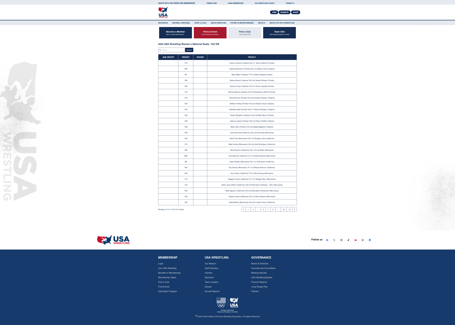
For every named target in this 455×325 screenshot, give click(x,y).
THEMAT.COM (211, 3)
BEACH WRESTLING (218, 23)
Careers (208, 272)
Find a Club (163, 281)
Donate (285, 12)
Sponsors (209, 277)
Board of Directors (259, 263)
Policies (255, 291)
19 (289, 209)
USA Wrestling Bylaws (261, 277)
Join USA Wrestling (167, 268)
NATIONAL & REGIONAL (181, 23)
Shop (295, 12)
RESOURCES (163, 23)
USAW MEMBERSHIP (235, 3)
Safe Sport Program (167, 291)
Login (160, 263)
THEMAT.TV (290, 3)
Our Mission (210, 263)
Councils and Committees (263, 268)
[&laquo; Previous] (243, 209)
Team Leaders (211, 281)
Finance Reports (259, 281)
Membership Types (167, 277)
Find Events (163, 286)
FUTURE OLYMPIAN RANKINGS (242, 23)
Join (274, 12)
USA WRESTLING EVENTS (264, 3)
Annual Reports (212, 291)
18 (284, 209)
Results (261, 23)
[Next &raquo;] (294, 209)
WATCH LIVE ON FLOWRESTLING (282, 23)
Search (189, 50)
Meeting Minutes (259, 272)
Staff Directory (211, 268)
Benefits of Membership (169, 272)
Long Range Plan (259, 286)
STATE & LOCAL (200, 23)
